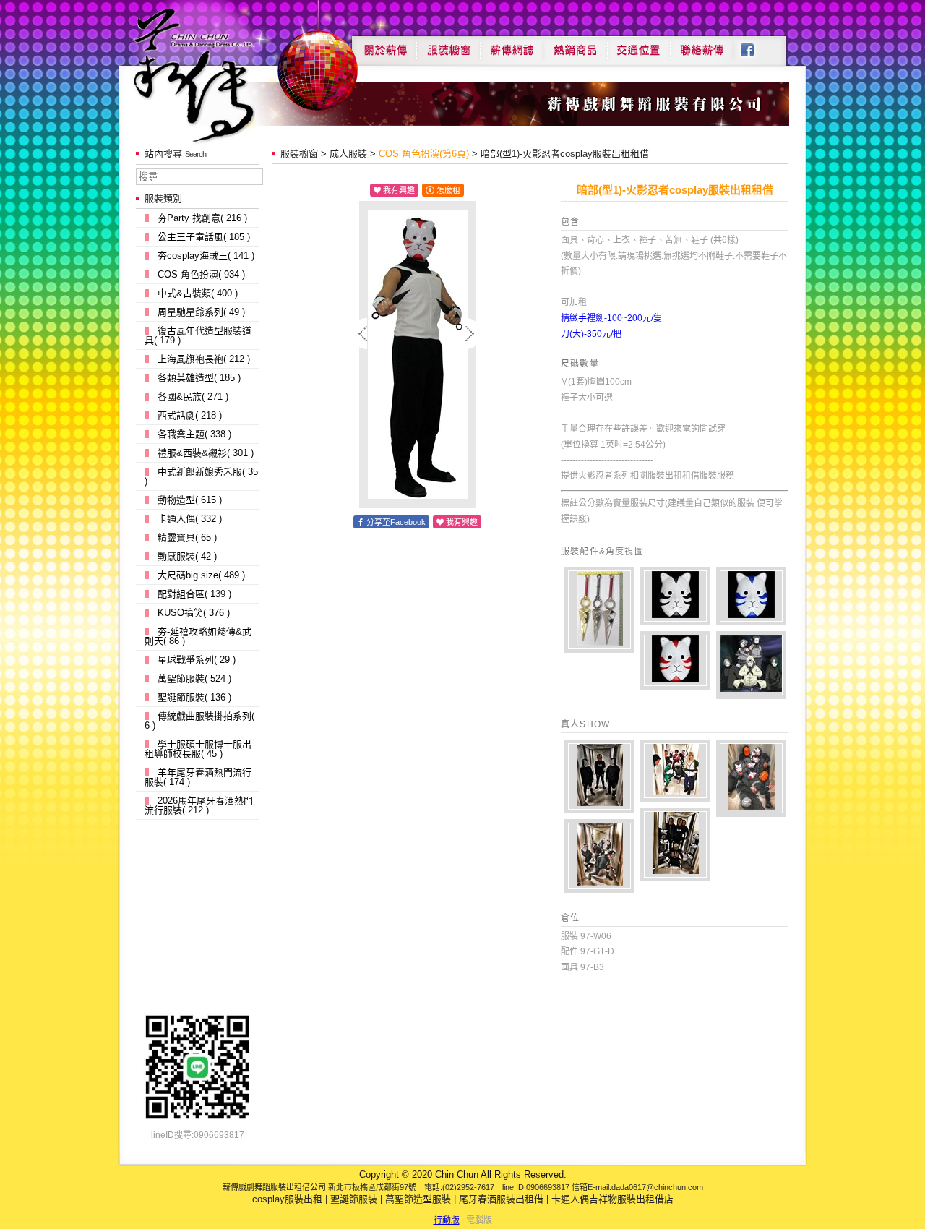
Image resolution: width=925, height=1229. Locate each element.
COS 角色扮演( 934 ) (201, 274)
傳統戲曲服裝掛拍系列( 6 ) (199, 720)
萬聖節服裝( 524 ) (194, 678)
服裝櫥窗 (448, 45)
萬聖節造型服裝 (418, 1199)
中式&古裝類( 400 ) (198, 293)
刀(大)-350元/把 (591, 334)
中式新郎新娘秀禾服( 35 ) (201, 476)
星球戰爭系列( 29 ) (197, 659)
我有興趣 (399, 190)
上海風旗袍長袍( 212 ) (204, 359)
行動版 (447, 1220)
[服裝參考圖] (751, 665)
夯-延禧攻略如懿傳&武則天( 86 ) (198, 636)
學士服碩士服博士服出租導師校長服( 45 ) (198, 749)
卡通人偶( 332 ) (190, 518)
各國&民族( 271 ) (193, 396)
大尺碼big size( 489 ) (201, 575)
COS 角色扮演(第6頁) (424, 153)
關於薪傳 (384, 45)
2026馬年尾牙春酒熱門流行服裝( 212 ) (199, 805)
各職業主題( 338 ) (194, 434)
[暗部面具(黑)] (675, 596)
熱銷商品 (575, 45)
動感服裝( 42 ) (187, 556)
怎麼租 (448, 190)
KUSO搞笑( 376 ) (194, 612)
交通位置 (639, 45)
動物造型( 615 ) (190, 500)
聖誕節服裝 (353, 1199)
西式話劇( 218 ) (190, 415)
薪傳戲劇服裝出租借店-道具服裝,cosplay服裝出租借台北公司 (221, 75)
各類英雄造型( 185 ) (199, 377)
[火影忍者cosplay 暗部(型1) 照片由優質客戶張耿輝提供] (599, 776)
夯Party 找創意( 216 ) (202, 218)
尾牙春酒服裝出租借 (501, 1199)
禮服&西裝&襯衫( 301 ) (206, 453)
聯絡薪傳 (702, 45)
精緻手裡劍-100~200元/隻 (611, 318)
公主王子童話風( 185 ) (204, 236)
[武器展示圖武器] (599, 609)
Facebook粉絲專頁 (754, 45)
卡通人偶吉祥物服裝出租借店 (612, 1199)
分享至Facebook (396, 522)
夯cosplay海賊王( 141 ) (206, 255)
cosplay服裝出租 (287, 1199)
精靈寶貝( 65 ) (187, 537)
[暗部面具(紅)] (675, 660)
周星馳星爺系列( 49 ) (201, 312)
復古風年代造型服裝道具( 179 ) (198, 335)
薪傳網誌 (511, 45)
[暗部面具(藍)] (751, 596)
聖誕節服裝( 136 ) (194, 697)
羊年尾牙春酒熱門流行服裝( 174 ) (198, 777)
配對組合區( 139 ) (194, 594)
